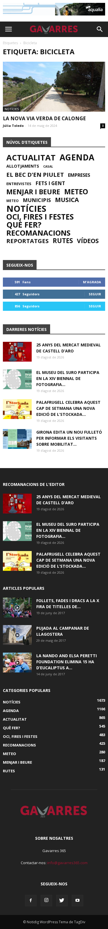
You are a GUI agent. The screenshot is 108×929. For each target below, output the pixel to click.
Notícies (12, 109)
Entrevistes (18, 183)
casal (48, 166)
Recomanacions (38, 232)
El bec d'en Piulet (35, 174)
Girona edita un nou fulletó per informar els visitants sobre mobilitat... (69, 438)
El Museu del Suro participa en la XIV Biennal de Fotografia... (67, 378)
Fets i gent (50, 183)
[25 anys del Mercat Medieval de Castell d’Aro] (17, 352)
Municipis (37, 200)
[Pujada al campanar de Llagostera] (17, 635)
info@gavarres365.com (67, 862)
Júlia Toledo (13, 125)
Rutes (63, 240)
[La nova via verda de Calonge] (54, 87)
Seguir (95, 294)
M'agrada (92, 282)
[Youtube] (77, 900)
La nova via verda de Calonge (44, 118)
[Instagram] (46, 900)
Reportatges (27, 240)
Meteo (76, 191)
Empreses (79, 175)
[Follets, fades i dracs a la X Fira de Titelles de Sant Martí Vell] (17, 607)
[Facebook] (31, 900)
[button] (100, 29)
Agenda (77, 157)
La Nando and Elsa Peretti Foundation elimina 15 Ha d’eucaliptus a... (66, 661)
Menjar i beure (33, 191)
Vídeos (88, 240)
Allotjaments (22, 166)
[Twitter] (62, 900)
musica (67, 199)
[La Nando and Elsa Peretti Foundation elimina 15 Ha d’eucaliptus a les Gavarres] (17, 662)
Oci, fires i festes (40, 216)
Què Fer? (23, 224)
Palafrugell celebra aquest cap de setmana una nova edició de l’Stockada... (68, 408)
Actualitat (31, 157)
